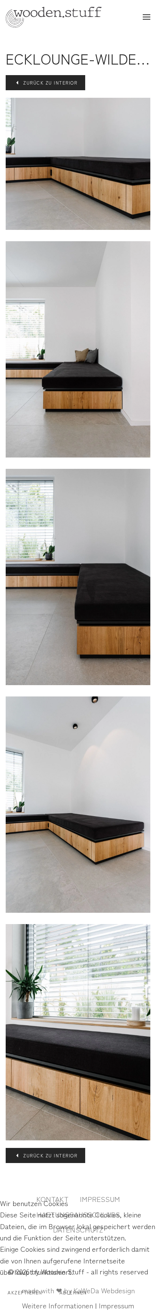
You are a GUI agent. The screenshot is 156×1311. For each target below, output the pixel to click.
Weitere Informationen (57, 1305)
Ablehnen (73, 1292)
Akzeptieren (25, 1292)
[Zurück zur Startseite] (53, 17)
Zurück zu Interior (50, 82)
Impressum (116, 1305)
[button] (146, 17)
